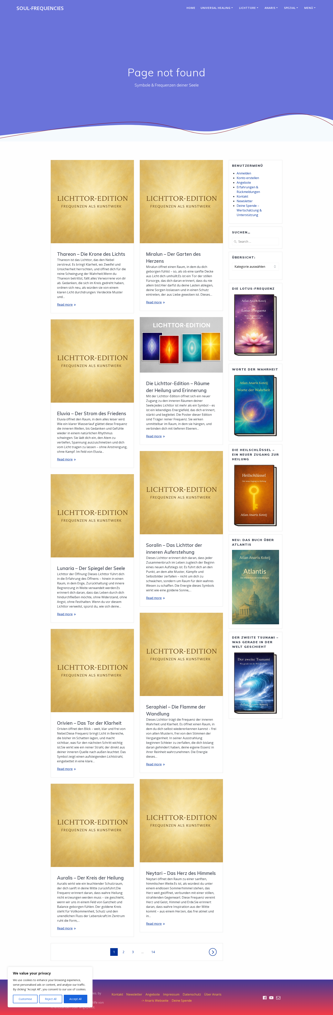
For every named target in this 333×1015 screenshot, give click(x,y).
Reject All (50, 999)
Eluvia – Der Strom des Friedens (91, 413)
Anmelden (244, 173)
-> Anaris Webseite (154, 1000)
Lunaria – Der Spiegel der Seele (91, 568)
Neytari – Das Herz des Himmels (181, 873)
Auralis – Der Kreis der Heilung (90, 878)
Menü (308, 8)
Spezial (290, 8)
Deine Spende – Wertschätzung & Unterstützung (249, 210)
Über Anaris (212, 994)
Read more (65, 304)
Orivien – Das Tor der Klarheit (89, 723)
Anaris (270, 8)
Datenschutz (192, 994)
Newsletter (245, 201)
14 (154, 952)
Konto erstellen (248, 178)
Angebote (244, 182)
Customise (25, 999)
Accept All (75, 999)
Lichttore (247, 8)
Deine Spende (182, 1000)
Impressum (171, 994)
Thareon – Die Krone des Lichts (91, 254)
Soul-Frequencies (40, 8)
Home (191, 8)
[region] (50, 987)
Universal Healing (215, 8)
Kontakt (242, 196)
